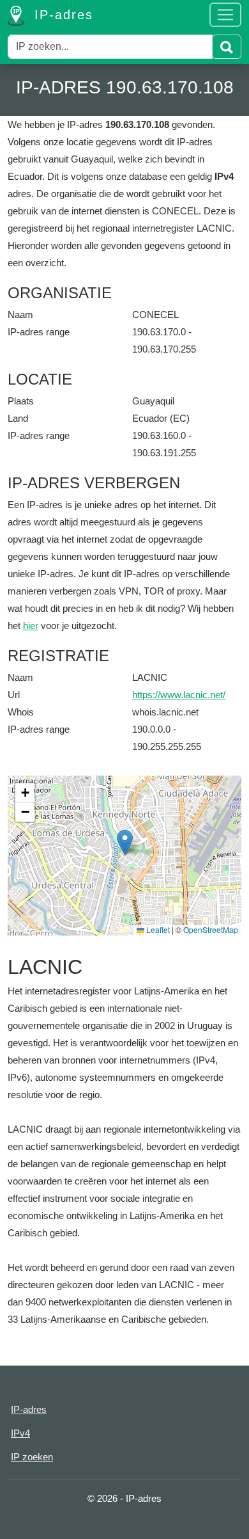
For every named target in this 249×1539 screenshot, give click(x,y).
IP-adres (61, 15)
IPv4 (20, 1433)
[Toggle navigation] (225, 15)
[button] (125, 842)
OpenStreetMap (210, 929)
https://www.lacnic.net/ (178, 694)
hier (30, 625)
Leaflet (157, 929)
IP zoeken (32, 1456)
